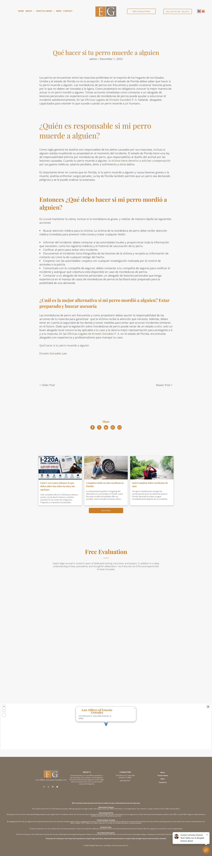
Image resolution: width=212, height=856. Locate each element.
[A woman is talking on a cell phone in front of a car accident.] (151, 467)
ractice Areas (163, 775)
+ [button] (4, 706)
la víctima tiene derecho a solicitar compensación (139, 160)
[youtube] (57, 787)
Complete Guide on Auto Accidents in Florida (105, 484)
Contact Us (163, 782)
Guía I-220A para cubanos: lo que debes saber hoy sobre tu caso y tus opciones (57, 486)
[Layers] (208, 706)
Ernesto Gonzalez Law (53, 353)
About (162, 772)
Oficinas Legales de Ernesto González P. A (111, 99)
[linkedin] (53, 787)
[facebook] (44, 787)
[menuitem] (21, 11)
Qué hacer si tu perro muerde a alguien (64, 345)
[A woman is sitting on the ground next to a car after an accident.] (106, 467)
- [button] (4, 709)
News (163, 779)
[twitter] (48, 787)
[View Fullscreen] (4, 714)
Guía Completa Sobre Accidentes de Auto (150, 484)
